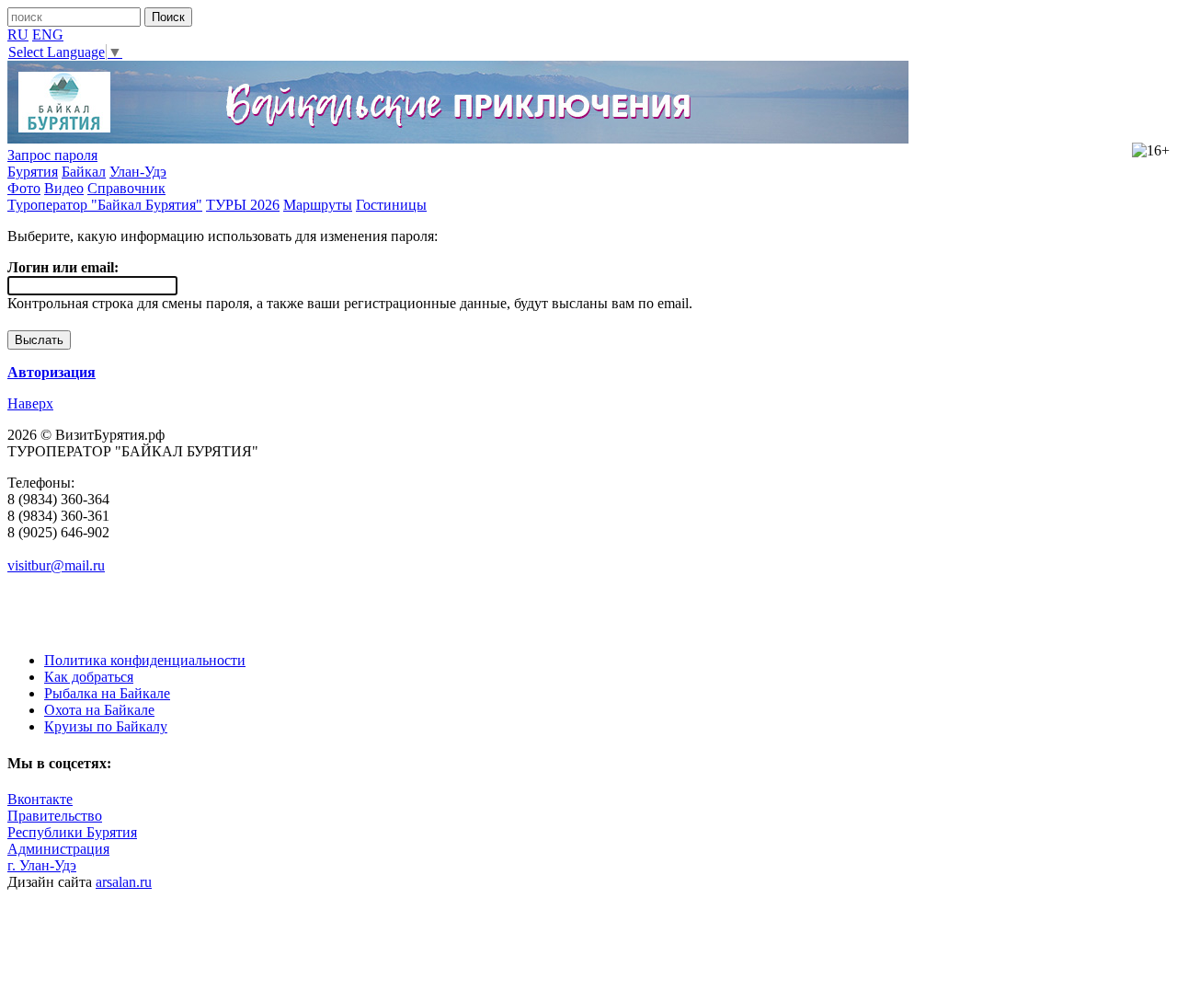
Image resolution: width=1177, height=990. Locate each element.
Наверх (30, 403)
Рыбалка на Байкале (107, 693)
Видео (64, 188)
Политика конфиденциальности (145, 660)
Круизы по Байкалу (105, 726)
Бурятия (32, 171)
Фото (23, 188)
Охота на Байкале (99, 710)
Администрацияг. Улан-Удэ (58, 857)
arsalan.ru (124, 882)
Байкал (84, 171)
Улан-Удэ (137, 171)
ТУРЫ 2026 (243, 205)
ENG (47, 34)
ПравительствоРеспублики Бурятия (72, 824)
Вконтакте (40, 799)
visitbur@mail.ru (56, 565)
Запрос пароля (52, 155)
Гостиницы (391, 205)
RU (18, 34)
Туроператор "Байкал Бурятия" (104, 205)
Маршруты (317, 205)
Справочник (126, 188)
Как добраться (88, 677)
